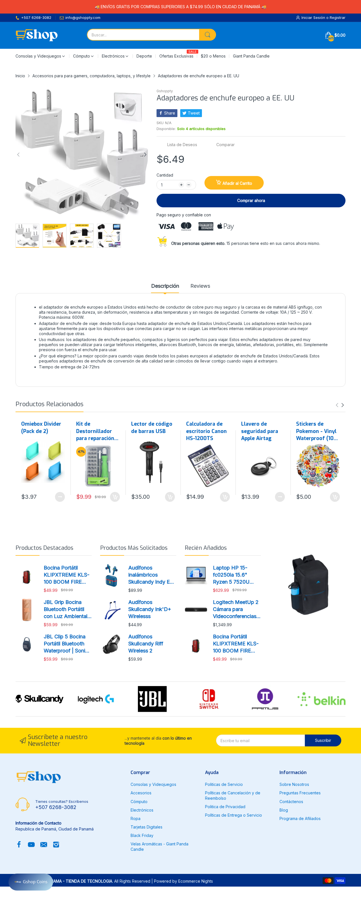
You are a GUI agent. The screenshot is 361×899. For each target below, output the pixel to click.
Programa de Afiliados (300, 818)
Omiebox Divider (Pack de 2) (41, 427)
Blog (283, 810)
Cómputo (139, 801)
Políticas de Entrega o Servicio (233, 815)
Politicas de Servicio (224, 784)
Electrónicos (142, 810)
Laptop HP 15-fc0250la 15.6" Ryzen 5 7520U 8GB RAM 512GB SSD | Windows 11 (234, 575)
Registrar (337, 17)
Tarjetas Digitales (146, 827)
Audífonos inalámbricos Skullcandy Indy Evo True (152, 575)
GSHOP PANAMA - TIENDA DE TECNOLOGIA (71, 881)
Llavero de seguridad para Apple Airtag (259, 431)
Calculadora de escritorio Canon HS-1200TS (206, 431)
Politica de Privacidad (225, 806)
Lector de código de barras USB (151, 427)
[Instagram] (56, 845)
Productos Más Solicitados (134, 548)
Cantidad (165, 175)
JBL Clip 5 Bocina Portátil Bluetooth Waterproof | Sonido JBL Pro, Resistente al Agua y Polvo (67, 644)
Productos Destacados (44, 548)
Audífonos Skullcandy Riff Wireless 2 (145, 644)
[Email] (43, 845)
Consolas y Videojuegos (153, 784)
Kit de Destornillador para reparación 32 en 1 (95, 431)
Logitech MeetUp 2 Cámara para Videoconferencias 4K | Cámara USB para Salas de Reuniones (236, 609)
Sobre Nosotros (294, 784)
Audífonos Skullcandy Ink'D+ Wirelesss (149, 609)
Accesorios (141, 792)
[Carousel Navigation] (339, 405)
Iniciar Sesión (313, 17)
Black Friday (142, 835)
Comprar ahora (251, 200)
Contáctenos (291, 801)
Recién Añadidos (206, 548)
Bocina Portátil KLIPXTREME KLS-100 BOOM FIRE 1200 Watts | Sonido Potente (67, 575)
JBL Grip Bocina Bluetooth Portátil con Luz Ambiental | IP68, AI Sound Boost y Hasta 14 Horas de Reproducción (67, 609)
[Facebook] (19, 845)
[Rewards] (30, 882)
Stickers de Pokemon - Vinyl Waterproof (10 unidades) (316, 431)
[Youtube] (31, 845)
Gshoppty (165, 91)
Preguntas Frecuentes (300, 792)
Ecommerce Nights (195, 881)
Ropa (135, 818)
